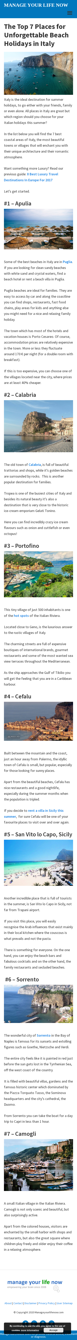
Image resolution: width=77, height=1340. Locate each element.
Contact (18, 1303)
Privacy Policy (46, 1303)
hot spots (21, 615)
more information (30, 1330)
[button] (69, 14)
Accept (53, 1330)
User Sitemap (65, 1303)
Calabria (35, 464)
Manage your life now (36, 5)
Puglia (67, 261)
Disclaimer (30, 1303)
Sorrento (44, 1035)
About (8, 1303)
